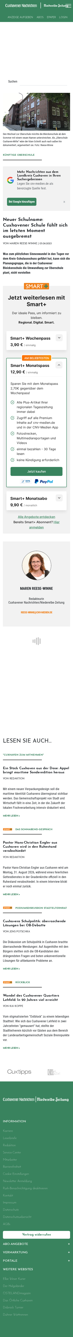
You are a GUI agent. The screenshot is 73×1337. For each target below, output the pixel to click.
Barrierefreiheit (12, 1166)
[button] (36, 1244)
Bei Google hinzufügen (22, 201)
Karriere (8, 1131)
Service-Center (12, 1152)
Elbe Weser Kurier (14, 1279)
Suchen (12, 81)
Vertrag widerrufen (36, 1234)
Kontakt (8, 1195)
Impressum (9, 1202)
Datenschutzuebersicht (17, 1217)
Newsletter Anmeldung (17, 1181)
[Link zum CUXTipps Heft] (19, 1072)
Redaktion (9, 1145)
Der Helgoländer (13, 1286)
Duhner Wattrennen (15, 1314)
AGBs (6, 1224)
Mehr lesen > (11, 816)
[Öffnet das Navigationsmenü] (67, 6)
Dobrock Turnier (13, 1307)
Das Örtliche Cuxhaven (18, 1300)
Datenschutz (11, 1209)
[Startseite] (18, 1099)
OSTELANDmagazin (17, 1293)
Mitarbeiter (10, 1159)
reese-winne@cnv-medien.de (36, 612)
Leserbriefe (10, 1138)
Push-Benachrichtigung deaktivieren (25, 1188)
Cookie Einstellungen (16, 1174)
